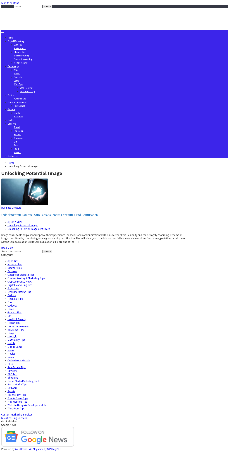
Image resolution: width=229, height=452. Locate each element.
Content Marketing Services (16, 414)
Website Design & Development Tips (27, 405)
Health (10, 120)
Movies (17, 152)
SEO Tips (18, 44)
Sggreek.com (24, 14)
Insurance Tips (15, 329)
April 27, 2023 (14, 222)
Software (12, 388)
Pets (16, 145)
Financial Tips (15, 298)
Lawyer (11, 333)
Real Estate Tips (16, 367)
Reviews (12, 370)
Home (10, 37)
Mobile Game (14, 346)
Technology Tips (16, 394)
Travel (17, 127)
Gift (15, 141)
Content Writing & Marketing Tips (26, 278)
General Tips (14, 312)
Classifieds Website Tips (20, 274)
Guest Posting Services (14, 418)
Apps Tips (12, 261)
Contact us (12, 156)
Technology (13, 66)
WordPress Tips (27, 91)
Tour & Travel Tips (17, 398)
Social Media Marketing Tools (23, 381)
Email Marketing (21, 55)
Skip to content (10, 3)
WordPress (21, 449)
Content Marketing (23, 59)
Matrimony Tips (16, 340)
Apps (16, 69)
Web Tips (18, 84)
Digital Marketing (15, 41)
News (10, 357)
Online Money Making (19, 360)
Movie (10, 350)
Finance (11, 109)
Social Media (20, 48)
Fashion (17, 134)
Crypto (17, 112)
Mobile (17, 73)
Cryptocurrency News (19, 281)
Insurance (18, 116)
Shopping (18, 138)
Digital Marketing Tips (19, 285)
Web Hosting (26, 87)
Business (12, 95)
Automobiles (20, 98)
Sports (11, 391)
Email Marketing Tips (19, 292)
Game (16, 80)
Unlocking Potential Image (22, 225)
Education (19, 130)
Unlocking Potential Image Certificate (28, 229)
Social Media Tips (17, 384)
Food (16, 148)
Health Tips (14, 322)
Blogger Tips (20, 52)
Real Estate (19, 105)
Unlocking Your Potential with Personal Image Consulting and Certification (49, 215)
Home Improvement (17, 102)
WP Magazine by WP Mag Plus (45, 449)
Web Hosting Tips (17, 401)
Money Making (21, 62)
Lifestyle (11, 123)
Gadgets (18, 77)
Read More (7, 248)
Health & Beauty (16, 319)
